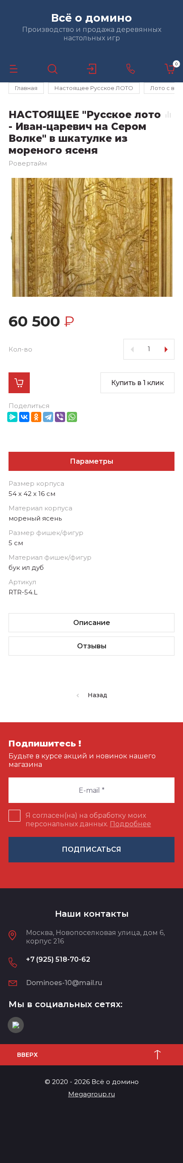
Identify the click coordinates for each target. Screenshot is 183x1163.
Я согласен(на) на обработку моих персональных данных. (88, 819)
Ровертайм (28, 163)
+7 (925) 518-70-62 (58, 959)
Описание (91, 623)
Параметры (91, 461)
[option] (91, 237)
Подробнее (130, 824)
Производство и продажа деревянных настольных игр (91, 33)
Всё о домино (91, 17)
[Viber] (60, 417)
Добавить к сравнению (168, 114)
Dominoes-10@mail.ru (64, 983)
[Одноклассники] (36, 417)
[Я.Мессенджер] (12, 417)
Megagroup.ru (91, 1094)
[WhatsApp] (72, 417)
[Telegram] (48, 417)
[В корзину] (19, 382)
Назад (97, 695)
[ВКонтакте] (24, 417)
